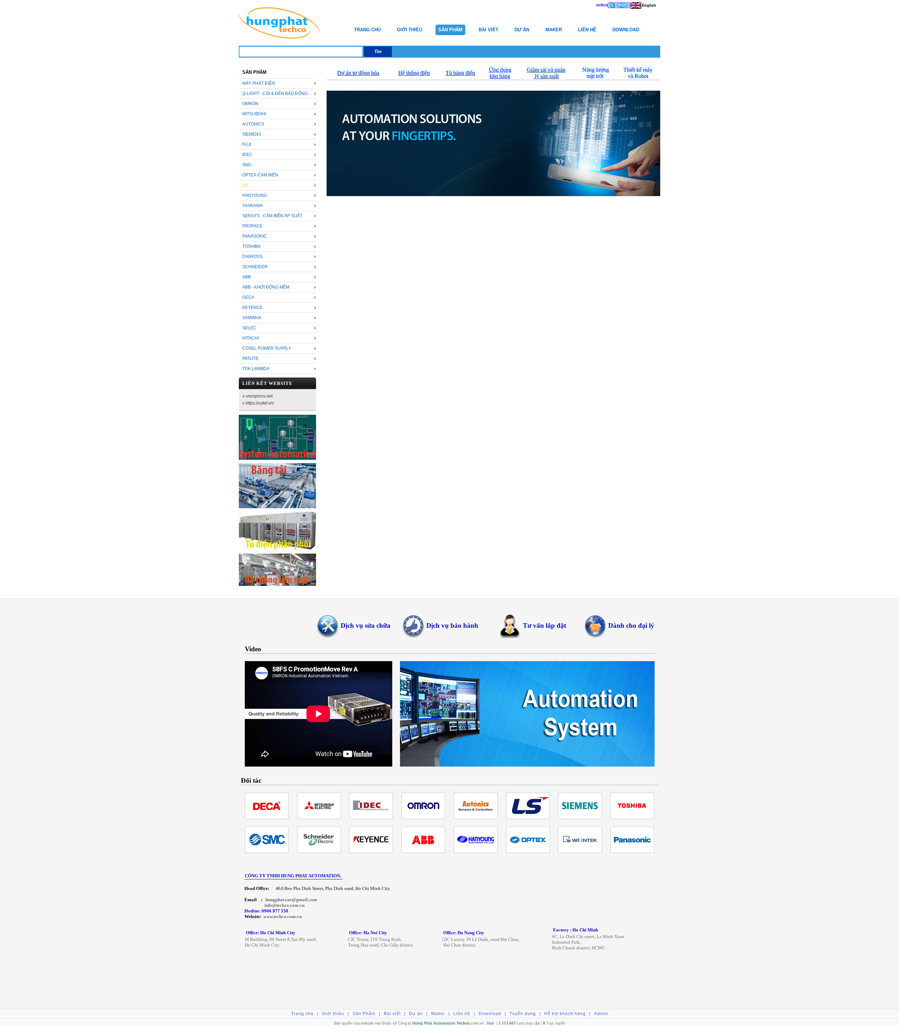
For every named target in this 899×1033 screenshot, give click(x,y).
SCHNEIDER (255, 266)
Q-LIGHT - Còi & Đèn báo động (275, 93)
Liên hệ (587, 29)
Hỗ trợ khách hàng (565, 1013)
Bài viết (488, 29)
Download (625, 29)
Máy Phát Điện (258, 83)
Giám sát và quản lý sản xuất (546, 73)
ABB (246, 277)
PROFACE (252, 226)
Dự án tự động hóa (358, 73)
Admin (601, 1013)
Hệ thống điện (414, 73)
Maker (553, 29)
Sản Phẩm (450, 29)
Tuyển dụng (523, 1013)
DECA (248, 297)
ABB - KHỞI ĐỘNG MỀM (265, 287)
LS (245, 185)
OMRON (250, 103)
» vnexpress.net (257, 396)
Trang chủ (367, 29)
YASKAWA (252, 205)
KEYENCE (252, 307)
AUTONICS (253, 124)
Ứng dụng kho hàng (500, 73)
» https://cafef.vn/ (258, 403)
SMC (247, 164)
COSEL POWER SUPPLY (266, 348)
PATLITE (250, 358)
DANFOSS (252, 256)
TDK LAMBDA (255, 368)
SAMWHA (251, 317)
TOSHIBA (251, 246)
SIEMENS (251, 134)
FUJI (246, 144)
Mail (490, 1023)
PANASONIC (254, 236)
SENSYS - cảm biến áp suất (272, 215)
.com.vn (470, 1023)
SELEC (249, 327)
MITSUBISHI (254, 113)
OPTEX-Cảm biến (260, 175)
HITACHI (250, 338)
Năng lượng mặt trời (595, 73)
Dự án (521, 29)
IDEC (247, 154)
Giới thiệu (409, 29)
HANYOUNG (254, 195)
